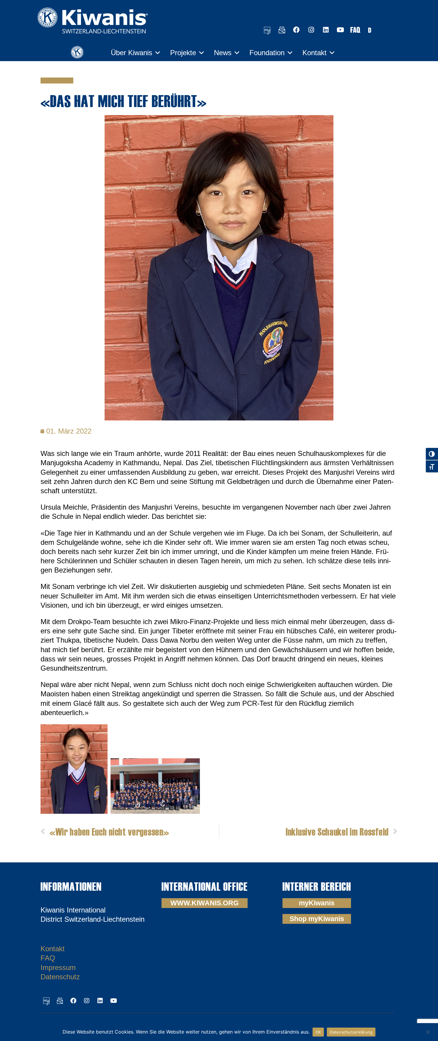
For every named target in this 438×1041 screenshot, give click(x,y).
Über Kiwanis (131, 53)
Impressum (58, 967)
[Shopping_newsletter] (281, 29)
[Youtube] (340, 29)
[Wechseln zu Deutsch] (369, 29)
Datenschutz (60, 977)
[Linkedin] (325, 29)
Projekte (183, 53)
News (223, 53)
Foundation (267, 53)
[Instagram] (311, 29)
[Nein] (428, 1031)
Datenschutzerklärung (351, 1032)
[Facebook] (296, 29)
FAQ (48, 958)
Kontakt (314, 53)
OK (318, 1032)
